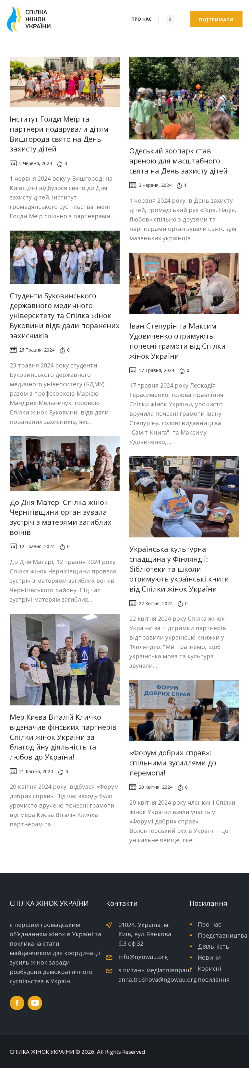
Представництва (222, 935)
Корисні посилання (214, 974)
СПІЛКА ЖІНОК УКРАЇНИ (42, 1051)
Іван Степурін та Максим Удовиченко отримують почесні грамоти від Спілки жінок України (177, 340)
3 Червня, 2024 (155, 185)
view (64, 82)
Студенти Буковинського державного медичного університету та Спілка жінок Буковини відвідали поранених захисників (65, 315)
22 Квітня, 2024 (155, 603)
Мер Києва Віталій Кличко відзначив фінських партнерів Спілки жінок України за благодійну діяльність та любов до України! (63, 737)
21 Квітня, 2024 (36, 771)
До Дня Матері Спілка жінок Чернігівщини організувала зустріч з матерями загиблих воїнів (61, 517)
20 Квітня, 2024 (155, 787)
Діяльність (213, 946)
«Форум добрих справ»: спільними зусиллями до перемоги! (172, 762)
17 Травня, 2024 (156, 370)
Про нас (209, 924)
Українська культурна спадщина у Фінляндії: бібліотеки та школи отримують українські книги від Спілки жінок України (179, 569)
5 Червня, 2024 (35, 163)
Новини (209, 957)
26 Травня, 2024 (36, 350)
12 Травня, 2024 (36, 546)
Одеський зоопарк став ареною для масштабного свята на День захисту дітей (178, 160)
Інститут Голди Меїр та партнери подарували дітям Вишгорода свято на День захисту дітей (59, 133)
